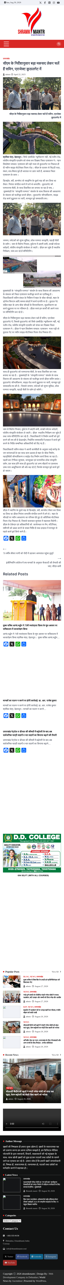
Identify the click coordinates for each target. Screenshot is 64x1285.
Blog (26, 977)
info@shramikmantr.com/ (16, 1249)
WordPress (41, 1281)
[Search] (59, 44)
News (33, 977)
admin (7, 74)
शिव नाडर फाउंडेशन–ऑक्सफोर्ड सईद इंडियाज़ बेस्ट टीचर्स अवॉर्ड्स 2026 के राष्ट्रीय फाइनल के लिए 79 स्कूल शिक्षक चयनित (40, 1201)
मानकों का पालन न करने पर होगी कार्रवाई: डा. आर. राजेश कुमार (30, 700)
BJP (25, 1007)
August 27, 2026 (41, 986)
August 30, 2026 (48, 1191)
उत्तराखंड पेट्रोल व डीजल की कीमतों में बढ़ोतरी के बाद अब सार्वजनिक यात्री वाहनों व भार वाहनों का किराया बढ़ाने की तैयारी (30, 733)
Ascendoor (17, 1281)
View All (55, 972)
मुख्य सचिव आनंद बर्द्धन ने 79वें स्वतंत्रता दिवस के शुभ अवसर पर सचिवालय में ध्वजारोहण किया (30, 627)
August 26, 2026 (41, 1017)
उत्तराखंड (6, 59)
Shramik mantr (32, 1191)
